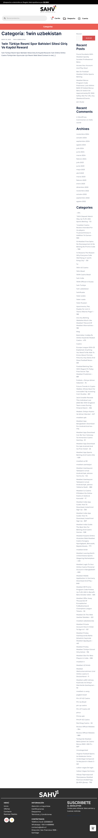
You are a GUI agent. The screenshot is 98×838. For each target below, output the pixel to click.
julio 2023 (80, 162)
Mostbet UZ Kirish (83, 665)
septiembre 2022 (82, 198)
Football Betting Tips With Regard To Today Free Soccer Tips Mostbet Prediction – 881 (85, 372)
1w (77, 264)
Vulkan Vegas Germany (85, 771)
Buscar (79, 34)
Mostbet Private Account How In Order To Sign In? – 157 (85, 626)
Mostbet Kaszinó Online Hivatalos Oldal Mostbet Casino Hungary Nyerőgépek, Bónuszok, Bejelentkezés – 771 (85, 541)
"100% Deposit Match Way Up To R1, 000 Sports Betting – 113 (84, 218)
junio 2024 (80, 152)
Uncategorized (82, 750)
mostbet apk (81, 417)
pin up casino (81, 705)
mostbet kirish (82, 550)
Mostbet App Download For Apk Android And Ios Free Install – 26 (85, 446)
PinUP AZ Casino (83, 720)
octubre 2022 (81, 194)
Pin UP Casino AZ (83, 709)
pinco (78, 712)
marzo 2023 (80, 177)
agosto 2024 (81, 145)
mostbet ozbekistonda (85, 621)
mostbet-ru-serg (82, 691)
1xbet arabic (81, 296)
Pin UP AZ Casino (83, 698)
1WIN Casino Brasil (83, 275)
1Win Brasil (80, 271)
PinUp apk (80, 716)
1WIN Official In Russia (85, 282)
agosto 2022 (81, 201)
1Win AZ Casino (82, 268)
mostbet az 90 (82, 461)
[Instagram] (6, 820)
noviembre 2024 (82, 134)
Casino (79, 344)
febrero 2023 (81, 180)
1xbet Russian (81, 303)
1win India (80, 278)
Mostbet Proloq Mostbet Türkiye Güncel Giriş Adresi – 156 (85, 649)
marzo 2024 (81, 155)
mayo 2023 (80, 169)
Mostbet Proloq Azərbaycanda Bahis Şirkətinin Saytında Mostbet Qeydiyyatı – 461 (84, 638)
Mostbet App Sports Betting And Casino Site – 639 (85, 454)
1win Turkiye (81, 285)
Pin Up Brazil (81, 702)
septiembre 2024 (83, 141)
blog (78, 332)
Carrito (57, 18)
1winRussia (80, 292)
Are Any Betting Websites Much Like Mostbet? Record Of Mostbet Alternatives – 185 (85, 323)
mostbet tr (80, 662)
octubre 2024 (81, 138)
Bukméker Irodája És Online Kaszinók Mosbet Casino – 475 (85, 337)
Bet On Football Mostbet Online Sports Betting (85, 74)
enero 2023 (80, 184)
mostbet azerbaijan (84, 464)
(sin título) (80, 102)
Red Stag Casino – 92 (84, 723)
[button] (93, 828)
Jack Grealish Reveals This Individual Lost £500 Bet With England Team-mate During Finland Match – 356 (85, 403)
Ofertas (7, 809)
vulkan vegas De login (84, 768)
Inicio (6, 806)
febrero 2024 (81, 159)
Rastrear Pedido (10, 814)
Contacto (7, 811)
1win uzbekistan (19, 39)
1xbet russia (80, 299)
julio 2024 (80, 148)
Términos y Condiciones (42, 814)
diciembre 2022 (82, 187)
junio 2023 (80, 166)
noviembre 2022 (82, 191)
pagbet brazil (81, 695)
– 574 (78, 213)
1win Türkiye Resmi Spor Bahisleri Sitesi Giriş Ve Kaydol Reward (34, 45)
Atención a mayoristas (41, 806)
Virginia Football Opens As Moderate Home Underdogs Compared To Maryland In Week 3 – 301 (85, 759)
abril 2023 (80, 173)
